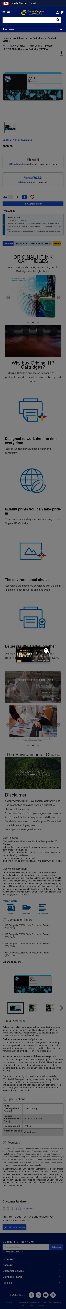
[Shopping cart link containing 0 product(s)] (61, 12)
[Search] (58, 20)
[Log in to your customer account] (57, 12)
